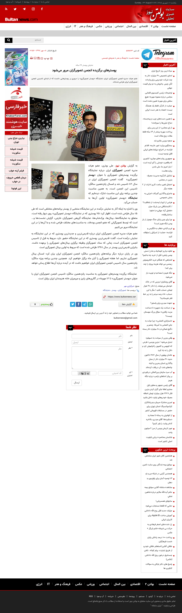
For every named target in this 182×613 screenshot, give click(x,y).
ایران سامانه (156, 605)
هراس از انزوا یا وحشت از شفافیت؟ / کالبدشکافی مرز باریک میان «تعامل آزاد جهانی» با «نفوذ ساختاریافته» (157, 208)
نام (131, 335)
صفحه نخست (168, 26)
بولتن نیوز (121, 166)
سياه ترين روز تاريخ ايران (161, 71)
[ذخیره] (38, 58)
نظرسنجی (121, 596)
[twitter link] (72, 304)
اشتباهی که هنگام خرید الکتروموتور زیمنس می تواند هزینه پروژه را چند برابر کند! (157, 264)
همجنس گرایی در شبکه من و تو (159, 473)
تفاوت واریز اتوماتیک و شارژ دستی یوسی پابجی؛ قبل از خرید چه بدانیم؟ (157, 253)
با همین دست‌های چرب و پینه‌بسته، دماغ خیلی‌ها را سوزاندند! (157, 121)
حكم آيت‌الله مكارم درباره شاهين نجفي (158, 494)
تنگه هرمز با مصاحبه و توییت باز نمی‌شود (159, 275)
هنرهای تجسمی (108, 58)
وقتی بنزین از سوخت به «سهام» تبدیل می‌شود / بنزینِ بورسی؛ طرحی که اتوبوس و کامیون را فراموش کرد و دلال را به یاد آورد (157, 344)
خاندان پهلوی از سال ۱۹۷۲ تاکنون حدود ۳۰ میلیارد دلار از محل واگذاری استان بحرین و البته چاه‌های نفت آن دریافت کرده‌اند (158, 361)
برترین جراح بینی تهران (16, 140)
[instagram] (33, 9)
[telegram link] (84, 304)
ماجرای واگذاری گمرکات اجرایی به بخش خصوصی (158, 195)
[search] (8, 40)
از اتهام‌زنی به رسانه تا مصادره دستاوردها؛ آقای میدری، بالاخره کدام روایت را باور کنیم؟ (159, 419)
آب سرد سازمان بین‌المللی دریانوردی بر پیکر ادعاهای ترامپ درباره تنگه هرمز (157, 376)
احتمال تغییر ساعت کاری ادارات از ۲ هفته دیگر (157, 186)
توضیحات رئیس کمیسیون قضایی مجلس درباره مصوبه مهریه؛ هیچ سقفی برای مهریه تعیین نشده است (157, 97)
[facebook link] (78, 304)
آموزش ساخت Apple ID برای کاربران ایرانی (160, 517)
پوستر (114, 290)
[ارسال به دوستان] (35, 58)
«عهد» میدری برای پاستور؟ (161, 303)
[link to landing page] (159, 14)
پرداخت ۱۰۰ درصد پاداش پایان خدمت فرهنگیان (159, 539)
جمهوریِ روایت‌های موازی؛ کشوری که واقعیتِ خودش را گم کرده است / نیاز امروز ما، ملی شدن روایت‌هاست (157, 164)
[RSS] (7, 9)
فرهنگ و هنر (121, 58)
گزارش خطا (127, 304)
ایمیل (130, 341)
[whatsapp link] (90, 304)
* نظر (130, 348)
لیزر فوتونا (16, 189)
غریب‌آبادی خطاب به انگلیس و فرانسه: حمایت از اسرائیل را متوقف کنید (157, 232)
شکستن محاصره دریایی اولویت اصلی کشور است (159, 439)
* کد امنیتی (129, 374)
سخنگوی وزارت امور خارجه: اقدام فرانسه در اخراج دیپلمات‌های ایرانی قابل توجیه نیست (157, 149)
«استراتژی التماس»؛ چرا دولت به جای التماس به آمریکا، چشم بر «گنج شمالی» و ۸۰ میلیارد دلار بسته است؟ (157, 327)
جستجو (141, 596)
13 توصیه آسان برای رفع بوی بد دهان (159, 480)
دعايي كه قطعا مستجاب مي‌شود (159, 506)
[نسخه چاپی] (31, 58)
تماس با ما (45, 2)
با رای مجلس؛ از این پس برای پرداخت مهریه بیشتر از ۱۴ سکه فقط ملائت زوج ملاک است (157, 132)
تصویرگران (122, 290)
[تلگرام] (159, 54)
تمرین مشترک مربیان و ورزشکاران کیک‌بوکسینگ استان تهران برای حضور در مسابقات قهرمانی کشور (158, 406)
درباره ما (35, 2)
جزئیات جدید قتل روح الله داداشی (158, 510)
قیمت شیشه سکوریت (16, 151)
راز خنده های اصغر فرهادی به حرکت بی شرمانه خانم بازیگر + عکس (159, 528)
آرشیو (151, 596)
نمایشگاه (106, 290)
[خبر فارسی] (16, 108)
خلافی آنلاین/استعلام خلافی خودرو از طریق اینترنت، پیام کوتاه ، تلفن (157, 548)
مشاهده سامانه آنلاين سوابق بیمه (158, 487)
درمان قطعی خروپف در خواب (16, 180)
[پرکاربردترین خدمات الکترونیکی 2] (16, 67)
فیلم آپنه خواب (16, 171)
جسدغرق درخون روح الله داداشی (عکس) (158, 557)
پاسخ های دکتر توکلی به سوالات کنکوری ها (159, 566)
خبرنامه (18, 2)
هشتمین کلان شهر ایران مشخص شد (158, 458)
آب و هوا (9, 2)
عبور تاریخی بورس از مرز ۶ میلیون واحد (158, 430)
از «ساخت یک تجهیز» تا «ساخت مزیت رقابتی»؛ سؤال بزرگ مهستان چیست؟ (158, 312)
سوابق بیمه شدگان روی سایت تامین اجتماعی (157, 466)
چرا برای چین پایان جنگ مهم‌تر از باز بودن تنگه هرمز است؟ (157, 221)
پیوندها (27, 2)
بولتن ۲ (154, 26)
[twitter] (15, 9)
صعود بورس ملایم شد (163, 140)
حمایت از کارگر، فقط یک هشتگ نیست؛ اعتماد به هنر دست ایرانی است (158, 110)
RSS (91, 596)
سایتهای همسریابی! (164, 501)
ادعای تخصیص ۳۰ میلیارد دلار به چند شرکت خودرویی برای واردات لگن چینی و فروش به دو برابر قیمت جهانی (157, 82)
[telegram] (24, 9)
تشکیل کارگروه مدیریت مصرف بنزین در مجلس (159, 177)
